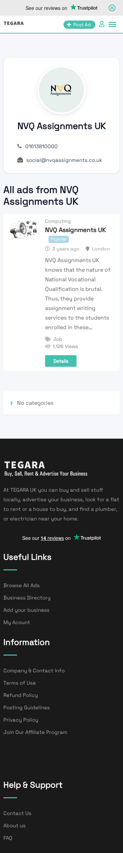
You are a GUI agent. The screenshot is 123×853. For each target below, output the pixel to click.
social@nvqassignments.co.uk (64, 160)
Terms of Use (19, 683)
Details (60, 361)
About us (14, 825)
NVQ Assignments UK (75, 230)
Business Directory (27, 597)
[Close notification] (112, 8)
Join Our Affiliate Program (35, 732)
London (101, 249)
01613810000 (41, 146)
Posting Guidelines (26, 707)
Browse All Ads (21, 585)
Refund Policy (20, 695)
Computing (58, 221)
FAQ (7, 838)
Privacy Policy (20, 719)
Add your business (26, 610)
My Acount (16, 622)
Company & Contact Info (34, 670)
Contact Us (17, 813)
